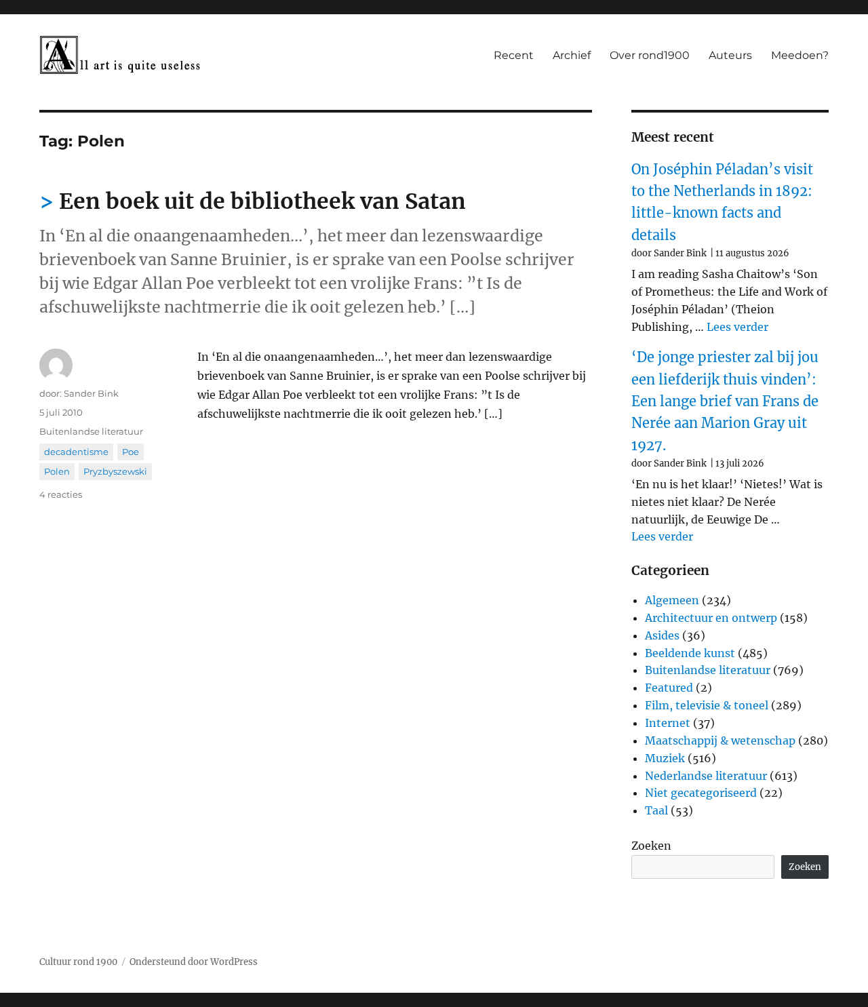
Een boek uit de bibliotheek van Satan (262, 201)
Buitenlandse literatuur (91, 431)
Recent (514, 55)
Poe (130, 451)
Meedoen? (800, 55)
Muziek (665, 758)
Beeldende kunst (690, 653)
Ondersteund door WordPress (194, 962)
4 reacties (60, 494)
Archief (572, 55)
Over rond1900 (650, 55)
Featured (669, 687)
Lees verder (737, 327)
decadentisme (76, 451)
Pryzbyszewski (115, 471)
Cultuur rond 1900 (78, 962)
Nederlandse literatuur (706, 776)
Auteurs (730, 55)
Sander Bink (91, 393)
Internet (667, 723)
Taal (656, 810)
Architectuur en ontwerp (711, 618)
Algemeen (672, 600)
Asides (662, 635)
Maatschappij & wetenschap (720, 740)
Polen (57, 471)
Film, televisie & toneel (706, 705)
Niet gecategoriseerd (701, 792)
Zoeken (651, 845)
